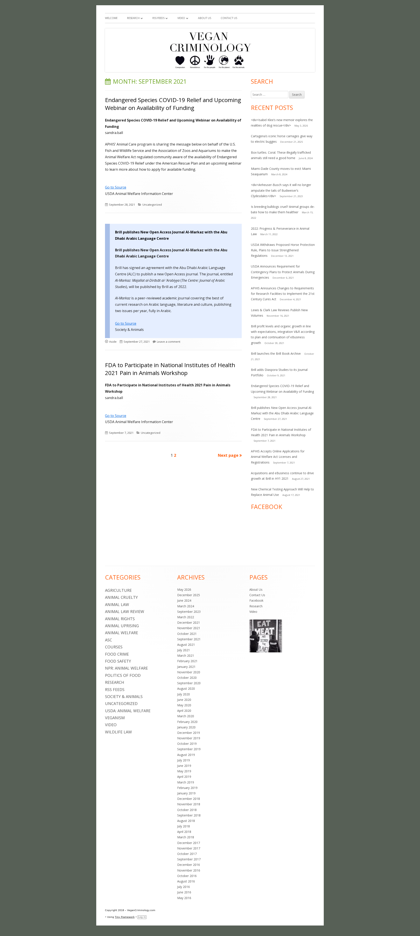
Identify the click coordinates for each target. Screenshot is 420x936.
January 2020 (186, 727)
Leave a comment (168, 342)
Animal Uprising (122, 625)
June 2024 (184, 600)
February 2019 (187, 788)
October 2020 (187, 678)
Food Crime (117, 654)
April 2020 (184, 711)
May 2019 (184, 771)
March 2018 (185, 837)
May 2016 (184, 898)
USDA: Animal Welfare (127, 710)
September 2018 (189, 815)
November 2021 (188, 628)
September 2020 (189, 683)
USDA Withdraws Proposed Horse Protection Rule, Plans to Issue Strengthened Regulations (283, 250)
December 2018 (188, 799)
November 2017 (188, 848)
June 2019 (184, 766)
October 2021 (187, 634)
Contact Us (229, 18)
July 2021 (183, 650)
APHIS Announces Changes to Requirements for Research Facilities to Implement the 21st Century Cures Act (283, 293)
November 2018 (188, 804)
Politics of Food (123, 675)
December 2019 (188, 733)
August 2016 (186, 881)
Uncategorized (152, 205)
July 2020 (183, 694)
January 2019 (186, 793)
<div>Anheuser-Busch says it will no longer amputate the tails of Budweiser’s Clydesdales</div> (281, 190)
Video (181, 18)
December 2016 (188, 865)
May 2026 (184, 589)
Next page (228, 455)
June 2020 (184, 700)
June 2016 (184, 892)
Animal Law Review (124, 611)
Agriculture (118, 590)
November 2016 (188, 870)
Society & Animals (124, 696)
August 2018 (186, 821)
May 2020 (184, 705)
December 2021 (188, 622)
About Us (204, 18)
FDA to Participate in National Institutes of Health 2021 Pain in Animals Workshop (170, 369)
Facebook (256, 600)
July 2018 (183, 826)
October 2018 (187, 810)
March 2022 (185, 617)
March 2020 (185, 716)
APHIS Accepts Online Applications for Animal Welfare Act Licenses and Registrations (277, 456)
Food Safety (118, 661)
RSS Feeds (158, 18)
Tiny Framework (125, 917)
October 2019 (187, 744)
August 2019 (186, 755)
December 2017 (188, 843)
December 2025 (188, 595)
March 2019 (185, 782)
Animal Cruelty (121, 597)
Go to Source (115, 187)
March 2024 (185, 606)
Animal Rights (120, 618)
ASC (108, 640)
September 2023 (189, 612)
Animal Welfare (121, 632)
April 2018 (184, 832)
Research (133, 18)
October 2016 (187, 876)
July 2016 (183, 887)
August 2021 (186, 645)
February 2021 (187, 661)
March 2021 (185, 655)
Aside (113, 342)
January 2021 (186, 667)
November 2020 (188, 672)
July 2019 (183, 760)
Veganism (115, 717)
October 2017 (187, 854)
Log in (142, 917)
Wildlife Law (118, 732)
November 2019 (188, 738)
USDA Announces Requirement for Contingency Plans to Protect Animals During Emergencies (283, 271)
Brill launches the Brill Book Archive (276, 353)
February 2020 (187, 722)
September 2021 (189, 639)
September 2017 (189, 859)
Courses (113, 646)
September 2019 (189, 749)
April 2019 (184, 777)
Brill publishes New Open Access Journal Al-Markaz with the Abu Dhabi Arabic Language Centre (282, 413)
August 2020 (186, 688)
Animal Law (117, 604)
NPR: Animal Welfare (126, 668)
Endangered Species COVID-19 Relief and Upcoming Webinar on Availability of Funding (173, 104)
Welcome (111, 18)
